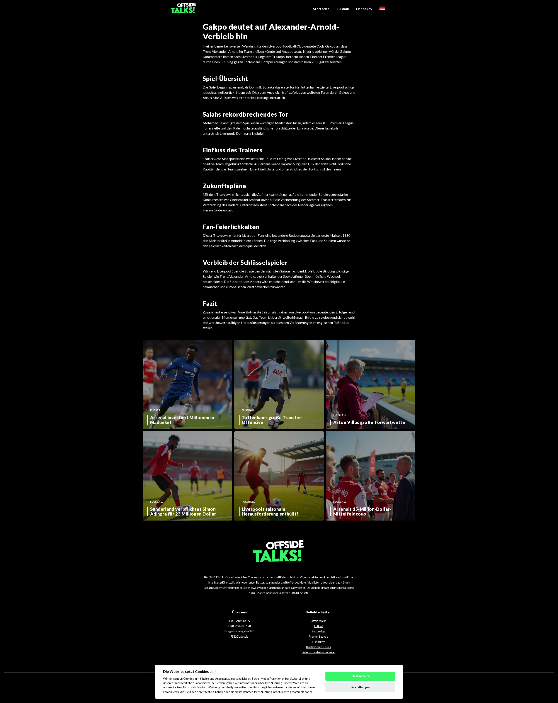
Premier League (318, 636)
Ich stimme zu (360, 676)
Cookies (188, 678)
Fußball (343, 9)
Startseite (321, 9)
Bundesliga (318, 631)
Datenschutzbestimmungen (318, 652)
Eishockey (364, 9)
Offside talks (318, 621)
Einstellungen (360, 687)
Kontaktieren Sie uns (318, 647)
